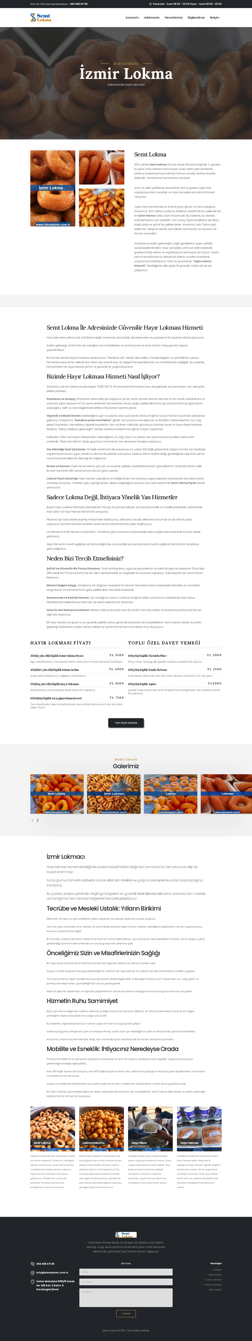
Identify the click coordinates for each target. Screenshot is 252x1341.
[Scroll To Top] (246, 1337)
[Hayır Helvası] (199, 1129)
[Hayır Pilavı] (150, 1129)
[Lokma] (170, 794)
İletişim (214, 18)
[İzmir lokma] (40, 17)
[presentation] (32, 821)
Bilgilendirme (196, 18)
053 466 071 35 (79, 4)
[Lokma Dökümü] (101, 1129)
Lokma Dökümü (213, 1284)
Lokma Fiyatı (215, 1274)
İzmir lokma (215, 1289)
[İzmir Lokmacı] (113, 794)
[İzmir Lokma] (57, 794)
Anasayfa (132, 18)
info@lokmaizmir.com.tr (52, 1272)
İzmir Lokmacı (214, 1279)
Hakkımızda (151, 18)
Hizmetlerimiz (174, 18)
